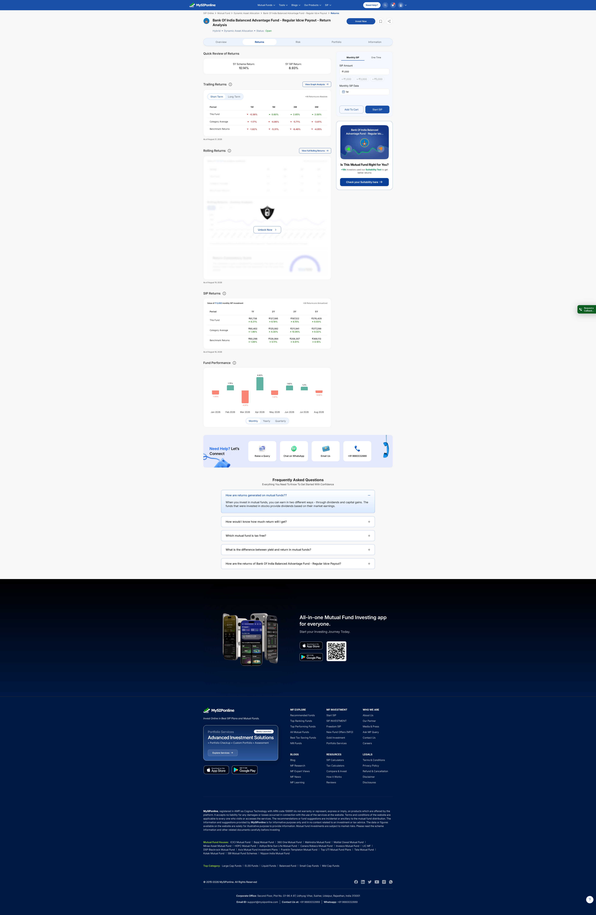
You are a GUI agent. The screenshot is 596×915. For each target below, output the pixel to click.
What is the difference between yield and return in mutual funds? (268, 549)
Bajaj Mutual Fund (264, 842)
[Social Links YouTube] (377, 882)
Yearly (266, 420)
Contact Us (369, 737)
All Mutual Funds (299, 732)
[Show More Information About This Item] (230, 84)
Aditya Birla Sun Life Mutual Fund (278, 845)
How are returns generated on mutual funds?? (256, 495)
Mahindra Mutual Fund (317, 842)
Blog (292, 760)
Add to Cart (351, 109)
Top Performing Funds (303, 726)
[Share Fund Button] (389, 21)
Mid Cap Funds (330, 865)
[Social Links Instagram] (384, 882)
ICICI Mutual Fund (240, 842)
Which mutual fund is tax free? (246, 535)
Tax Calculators (335, 765)
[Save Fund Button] (380, 21)
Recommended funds (302, 715)
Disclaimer (369, 776)
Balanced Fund (287, 865)
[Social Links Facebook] (356, 882)
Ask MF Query (371, 732)
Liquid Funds (269, 865)
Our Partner (369, 720)
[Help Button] (590, 899)
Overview (221, 41)
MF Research (297, 765)
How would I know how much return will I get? (256, 521)
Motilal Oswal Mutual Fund (349, 842)
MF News (295, 776)
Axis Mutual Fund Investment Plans (258, 849)
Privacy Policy (371, 765)
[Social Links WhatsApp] (391, 882)
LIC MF (367, 845)
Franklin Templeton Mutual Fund (299, 849)
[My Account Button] (402, 5)
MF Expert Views (300, 771)
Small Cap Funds (309, 865)
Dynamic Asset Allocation (238, 30)
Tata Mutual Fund (364, 849)
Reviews (331, 782)
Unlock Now (265, 229)
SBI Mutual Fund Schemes (242, 853)
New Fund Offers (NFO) (339, 732)
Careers (367, 743)
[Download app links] (311, 645)
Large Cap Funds (232, 865)
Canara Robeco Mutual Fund (316, 845)
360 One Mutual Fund (289, 842)
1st (347, 91)
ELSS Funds (251, 865)
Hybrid (217, 30)
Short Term (216, 96)
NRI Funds (296, 743)
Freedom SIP (333, 726)
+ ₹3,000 (362, 79)
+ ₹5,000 (377, 79)
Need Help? (372, 5)
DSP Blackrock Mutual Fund (219, 849)
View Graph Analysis (315, 84)
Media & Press (371, 726)
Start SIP (377, 109)
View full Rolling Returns (313, 150)
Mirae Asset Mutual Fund (217, 845)
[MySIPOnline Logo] (202, 5)
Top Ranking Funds (301, 720)
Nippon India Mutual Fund (275, 853)
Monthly (253, 420)
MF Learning (297, 782)
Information (374, 41)
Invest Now (361, 21)
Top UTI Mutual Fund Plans (336, 849)
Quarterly (280, 420)
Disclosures (369, 782)
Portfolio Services (336, 743)
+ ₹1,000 (346, 79)
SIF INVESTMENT (336, 720)
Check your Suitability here (362, 182)
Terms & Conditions (374, 760)
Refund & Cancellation (375, 771)
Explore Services (220, 752)
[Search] (385, 5)
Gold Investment (335, 737)
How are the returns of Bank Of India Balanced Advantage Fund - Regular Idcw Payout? (283, 563)
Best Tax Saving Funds (303, 737)
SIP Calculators (335, 760)
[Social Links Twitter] (370, 882)
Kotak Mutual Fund (213, 853)
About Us (368, 715)
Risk (298, 41)
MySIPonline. (226, 881)
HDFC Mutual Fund (245, 845)
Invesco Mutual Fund (347, 845)
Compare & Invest (336, 771)
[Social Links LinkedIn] (363, 882)
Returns (259, 41)
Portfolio (336, 41)
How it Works (334, 776)
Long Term (234, 96)
